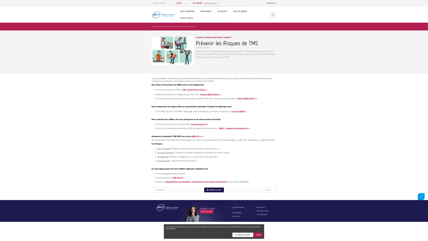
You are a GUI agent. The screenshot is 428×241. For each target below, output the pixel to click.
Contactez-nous (207, 212)
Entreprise (161, 27)
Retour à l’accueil (159, 3)
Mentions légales (263, 211)
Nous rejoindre (240, 11)
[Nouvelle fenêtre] (173, 64)
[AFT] (163, 18)
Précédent (160, 190)
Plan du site (261, 207)
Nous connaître (187, 11)
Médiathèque (171, 27)
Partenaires (206, 11)
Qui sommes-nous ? (238, 208)
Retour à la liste (215, 190)
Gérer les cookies (243, 235)
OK (259, 235)
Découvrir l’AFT (271, 3)
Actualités (222, 11)
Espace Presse (186, 18)
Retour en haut (421, 196)
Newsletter (237, 216)
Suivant (267, 190)
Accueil (154, 27)
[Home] (167, 210)
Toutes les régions (210, 3)
